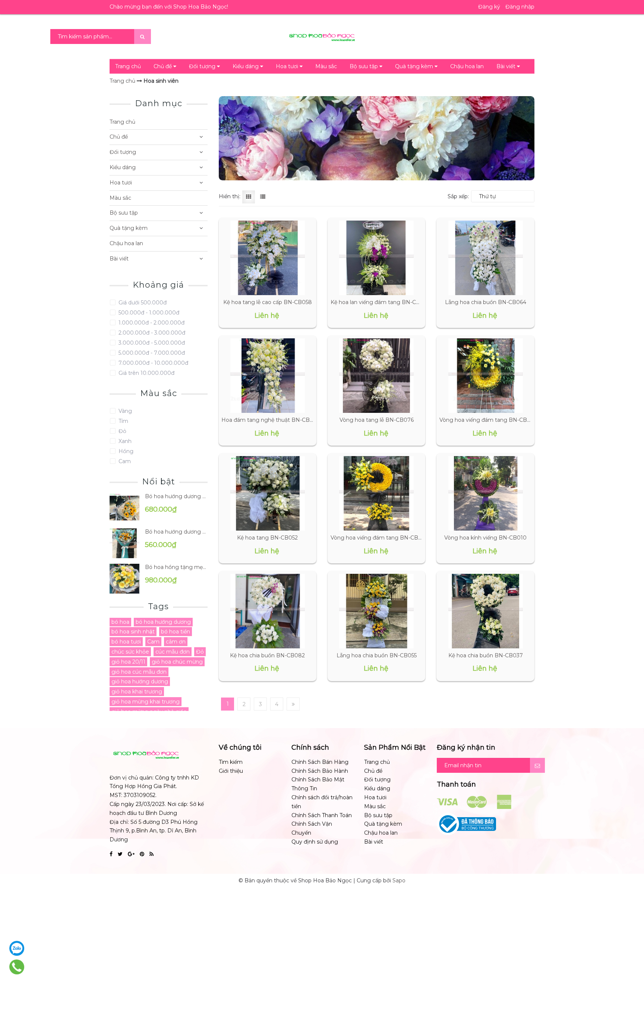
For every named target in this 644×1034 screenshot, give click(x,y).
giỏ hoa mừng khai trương (145, 701)
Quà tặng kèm (415, 66)
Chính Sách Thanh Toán (321, 815)
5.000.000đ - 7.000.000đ (151, 353)
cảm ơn (176, 641)
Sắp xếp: (458, 196)
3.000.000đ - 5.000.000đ (151, 342)
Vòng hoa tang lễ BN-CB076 (377, 420)
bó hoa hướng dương (163, 622)
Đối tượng (203, 66)
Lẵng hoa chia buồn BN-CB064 (485, 302)
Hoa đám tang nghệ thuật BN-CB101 (269, 420)
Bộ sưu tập (364, 66)
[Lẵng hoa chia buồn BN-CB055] (377, 611)
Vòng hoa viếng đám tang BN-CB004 (488, 420)
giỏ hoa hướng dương (139, 681)
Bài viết (506, 66)
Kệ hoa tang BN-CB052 (267, 537)
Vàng (124, 411)
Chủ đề (163, 66)
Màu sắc (326, 66)
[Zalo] (16, 948)
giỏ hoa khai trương (136, 691)
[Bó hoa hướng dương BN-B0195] (124, 507)
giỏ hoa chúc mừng (177, 661)
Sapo (398, 880)
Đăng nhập (519, 6)
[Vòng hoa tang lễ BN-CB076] (377, 375)
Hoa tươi (288, 66)
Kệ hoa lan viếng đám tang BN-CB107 (380, 302)
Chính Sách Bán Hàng (319, 762)
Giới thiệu (231, 771)
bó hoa (120, 622)
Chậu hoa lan (467, 66)
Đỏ (121, 431)
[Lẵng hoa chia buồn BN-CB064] (485, 258)
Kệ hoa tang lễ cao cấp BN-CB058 (267, 302)
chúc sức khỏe (130, 651)
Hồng (125, 451)
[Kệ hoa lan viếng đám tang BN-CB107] (377, 258)
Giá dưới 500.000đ (142, 302)
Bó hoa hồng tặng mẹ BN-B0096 (176, 567)
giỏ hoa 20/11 (128, 661)
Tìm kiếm (231, 762)
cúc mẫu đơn (172, 651)
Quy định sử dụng (314, 841)
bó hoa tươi (126, 641)
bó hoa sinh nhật (133, 631)
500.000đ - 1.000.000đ (148, 312)
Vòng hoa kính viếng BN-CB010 (485, 537)
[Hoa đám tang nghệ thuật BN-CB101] (267, 375)
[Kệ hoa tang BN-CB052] (267, 493)
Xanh (124, 441)
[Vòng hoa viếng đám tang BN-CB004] (485, 375)
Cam (124, 461)
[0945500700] (17, 966)
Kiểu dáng (246, 66)
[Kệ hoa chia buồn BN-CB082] (267, 611)
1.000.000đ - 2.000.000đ (150, 322)
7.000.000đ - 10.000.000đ (152, 363)
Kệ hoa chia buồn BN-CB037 (485, 655)
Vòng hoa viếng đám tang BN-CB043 (379, 537)
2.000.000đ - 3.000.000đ (151, 332)
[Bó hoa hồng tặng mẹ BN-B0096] (124, 578)
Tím (122, 421)
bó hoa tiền (175, 631)
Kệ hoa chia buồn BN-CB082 (267, 655)
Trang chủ (128, 66)
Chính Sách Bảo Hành (319, 771)
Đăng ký (489, 6)
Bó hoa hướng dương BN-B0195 (176, 496)
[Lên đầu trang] (629, 996)
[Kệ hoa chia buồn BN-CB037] (485, 611)
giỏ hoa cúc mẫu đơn (139, 671)
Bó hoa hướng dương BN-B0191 (176, 531)
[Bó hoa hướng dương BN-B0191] (124, 542)
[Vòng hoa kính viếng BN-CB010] (485, 493)
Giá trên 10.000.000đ (145, 373)
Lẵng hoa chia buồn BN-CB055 (377, 655)
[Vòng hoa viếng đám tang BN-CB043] (377, 493)
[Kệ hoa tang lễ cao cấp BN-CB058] (267, 258)
